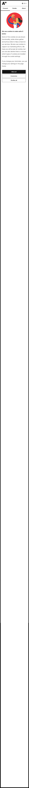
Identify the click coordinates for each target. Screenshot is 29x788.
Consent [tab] (5, 8)
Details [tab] (14, 8)
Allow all (13, 72)
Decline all (14, 80)
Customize (14, 76)
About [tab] (24, 8)
